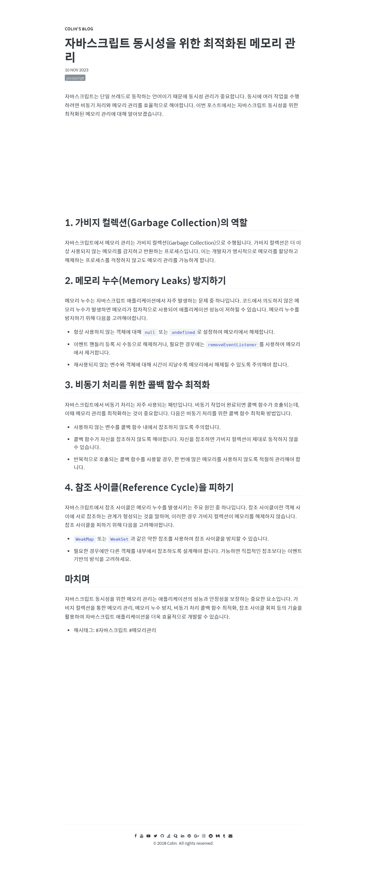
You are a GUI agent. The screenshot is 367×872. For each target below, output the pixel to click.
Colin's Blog (79, 29)
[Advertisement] (183, 166)
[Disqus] (183, 735)
